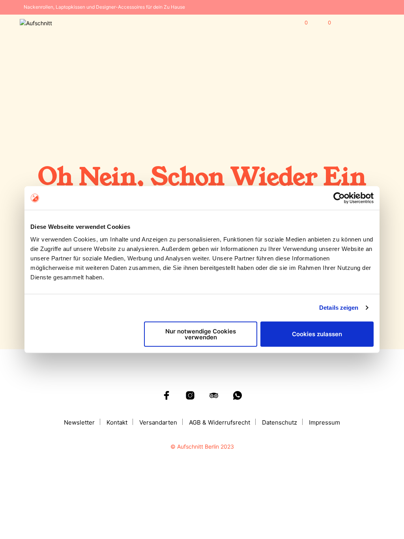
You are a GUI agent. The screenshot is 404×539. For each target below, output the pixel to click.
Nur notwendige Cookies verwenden (200, 334)
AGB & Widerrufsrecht (219, 422)
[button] (301, 23)
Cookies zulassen (317, 334)
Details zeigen (338, 307)
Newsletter (79, 422)
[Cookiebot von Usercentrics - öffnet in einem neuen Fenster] (339, 198)
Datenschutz (279, 422)
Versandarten (158, 422)
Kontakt (117, 422)
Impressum (324, 422)
